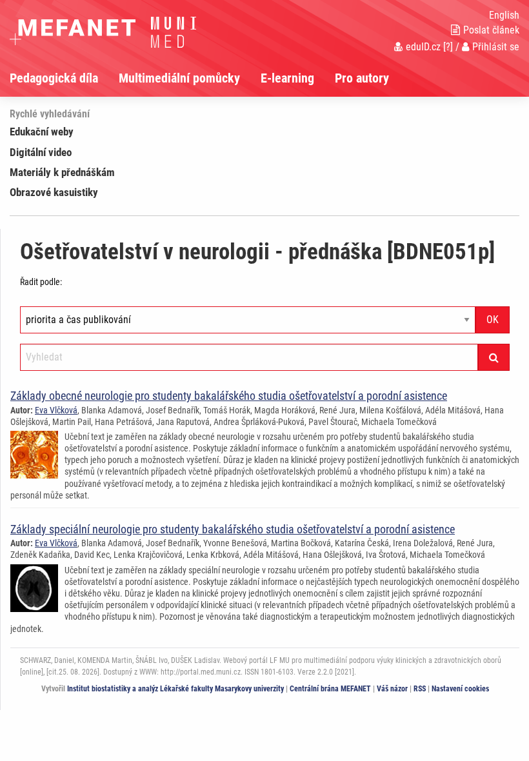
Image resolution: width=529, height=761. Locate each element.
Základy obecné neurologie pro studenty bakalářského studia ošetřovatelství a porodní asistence (228, 395)
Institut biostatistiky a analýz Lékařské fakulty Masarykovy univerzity (175, 688)
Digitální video (41, 152)
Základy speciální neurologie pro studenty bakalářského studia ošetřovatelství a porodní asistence (232, 529)
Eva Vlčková (56, 410)
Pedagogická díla (54, 78)
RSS (420, 688)
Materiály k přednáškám (62, 172)
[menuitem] (64, 78)
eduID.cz (423, 47)
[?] (448, 47)
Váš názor (392, 688)
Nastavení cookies (460, 688)
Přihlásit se (495, 47)
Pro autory (362, 78)
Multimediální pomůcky (179, 78)
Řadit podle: (41, 282)
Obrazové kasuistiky (54, 192)
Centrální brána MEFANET (330, 688)
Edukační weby (42, 131)
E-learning (287, 78)
